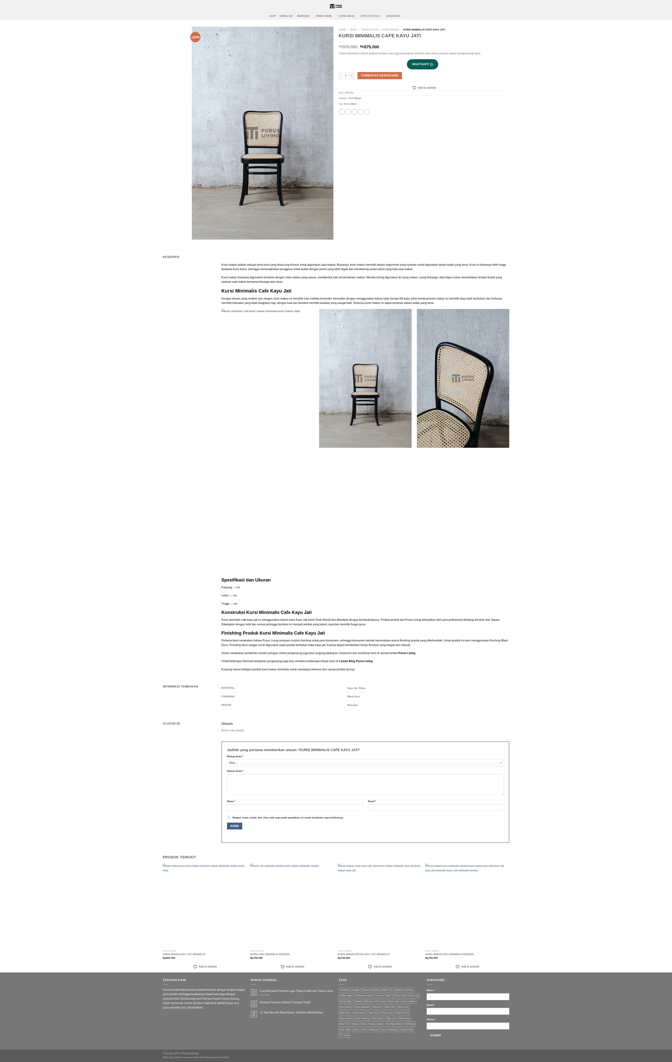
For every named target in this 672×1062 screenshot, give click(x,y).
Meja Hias (345, 1012)
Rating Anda (235, 756)
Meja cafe (390, 1007)
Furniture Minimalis (193, 1057)
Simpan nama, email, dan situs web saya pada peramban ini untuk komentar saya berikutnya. (288, 817)
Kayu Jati (352, 688)
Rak (363, 1024)
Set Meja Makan (394, 1024)
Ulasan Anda (235, 771)
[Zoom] (196, 235)
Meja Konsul (402, 1012)
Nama (231, 801)
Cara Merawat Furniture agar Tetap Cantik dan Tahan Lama (296, 990)
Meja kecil (373, 1012)
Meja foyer (403, 1007)
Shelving (410, 1024)
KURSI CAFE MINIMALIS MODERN (270, 954)
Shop (353, 29)
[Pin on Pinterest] (361, 112)
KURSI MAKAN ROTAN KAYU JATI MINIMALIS (363, 954)
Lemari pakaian (361, 1007)
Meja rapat (377, 1018)
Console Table (383, 995)
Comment (265, 995)
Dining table (346, 1001)
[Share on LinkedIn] (367, 112)
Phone (431, 1019)
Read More (195, 1007)
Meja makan (346, 1018)
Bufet (375, 990)
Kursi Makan (390, 29)
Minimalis (352, 705)
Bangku (356, 990)
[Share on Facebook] (342, 112)
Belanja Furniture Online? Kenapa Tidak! (285, 1002)
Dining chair (399, 995)
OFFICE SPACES (370, 16)
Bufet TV (386, 990)
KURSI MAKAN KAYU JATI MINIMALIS (184, 954)
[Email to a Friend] (354, 112)
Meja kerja (387, 1012)
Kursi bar (381, 1001)
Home (342, 29)
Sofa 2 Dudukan (369, 1029)
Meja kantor (359, 1012)
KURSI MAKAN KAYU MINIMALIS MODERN (449, 954)
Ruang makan (376, 1024)
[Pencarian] (374, 6)
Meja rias (391, 1018)
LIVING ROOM (346, 16)
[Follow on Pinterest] (14, 6)
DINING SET (286, 16)
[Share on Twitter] (348, 112)
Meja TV (344, 1024)
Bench (366, 990)
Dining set (414, 995)
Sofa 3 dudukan (389, 1029)
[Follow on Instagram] (5, 6)
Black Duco (353, 696)
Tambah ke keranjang (379, 75)
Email (372, 801)
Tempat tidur (406, 1029)
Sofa (355, 1029)
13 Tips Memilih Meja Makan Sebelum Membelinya (291, 1012)
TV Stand (344, 1035)
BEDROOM (303, 16)
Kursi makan (350, 104)
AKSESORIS (393, 16)
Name (431, 990)
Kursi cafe (394, 1001)
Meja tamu (404, 1018)
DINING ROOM (324, 16)
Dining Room (369, 29)
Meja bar (377, 1007)
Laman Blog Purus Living (356, 661)
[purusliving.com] (336, 6)
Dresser (369, 1001)
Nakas (355, 1024)
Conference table (363, 995)
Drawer (358, 1001)
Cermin (408, 990)
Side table (345, 1029)
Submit (435, 1035)
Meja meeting (362, 1018)
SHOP (272, 16)
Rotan (362, 688)
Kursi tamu (345, 1007)
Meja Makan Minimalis (216, 1057)
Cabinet (398, 990)
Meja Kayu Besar (172, 1057)
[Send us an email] (9, 6)
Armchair (344, 990)
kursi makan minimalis (275, 669)
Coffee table (346, 995)
